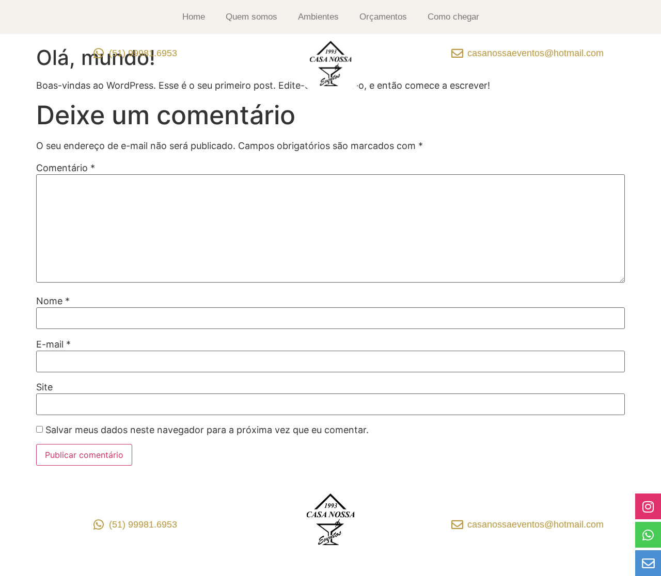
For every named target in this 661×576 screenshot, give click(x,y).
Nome (53, 301)
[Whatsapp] (648, 535)
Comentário (65, 168)
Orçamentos (383, 17)
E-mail (53, 344)
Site (44, 387)
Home (193, 17)
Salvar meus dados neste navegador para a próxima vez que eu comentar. (207, 430)
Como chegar (453, 17)
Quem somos (251, 17)
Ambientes (318, 17)
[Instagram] (648, 506)
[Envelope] (648, 563)
